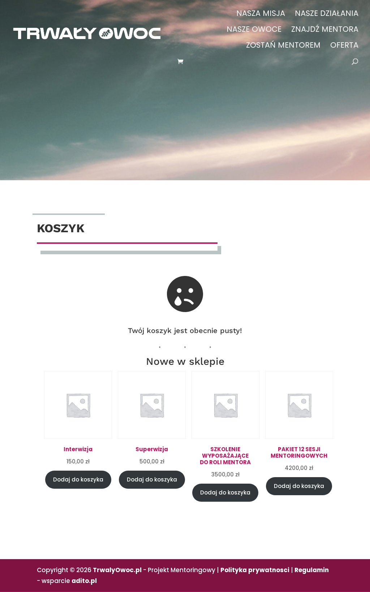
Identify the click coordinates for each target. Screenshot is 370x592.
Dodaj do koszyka (78, 479)
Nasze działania (326, 14)
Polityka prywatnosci (254, 570)
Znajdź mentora (324, 30)
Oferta (344, 46)
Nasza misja (260, 14)
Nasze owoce (254, 30)
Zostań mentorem (283, 46)
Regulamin (311, 570)
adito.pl (84, 580)
